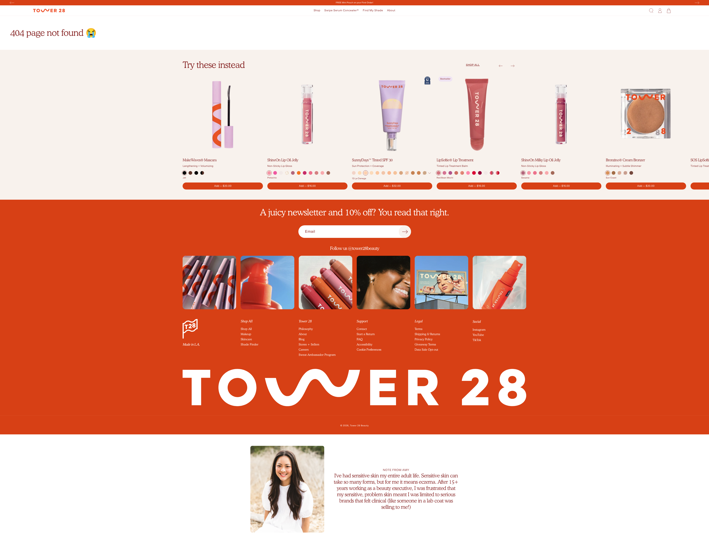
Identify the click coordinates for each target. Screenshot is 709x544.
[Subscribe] (405, 231)
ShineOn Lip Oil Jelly (282, 160)
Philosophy (306, 329)
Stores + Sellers (309, 344)
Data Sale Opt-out (426, 349)
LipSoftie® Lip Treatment (455, 160)
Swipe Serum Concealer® (341, 10)
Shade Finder (249, 344)
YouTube (478, 335)
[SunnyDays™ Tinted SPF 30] (392, 115)
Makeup (246, 334)
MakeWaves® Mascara (199, 160)
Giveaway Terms (425, 344)
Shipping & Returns (427, 334)
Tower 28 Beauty (359, 426)
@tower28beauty (363, 248)
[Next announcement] (697, 2)
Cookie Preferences (369, 349)
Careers (304, 349)
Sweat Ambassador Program (317, 355)
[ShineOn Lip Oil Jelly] (307, 115)
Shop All (246, 329)
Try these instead (214, 65)
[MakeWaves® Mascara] (223, 115)
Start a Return (366, 334)
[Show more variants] (429, 173)
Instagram (479, 329)
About (391, 10)
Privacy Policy (424, 339)
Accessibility (364, 344)
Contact (362, 329)
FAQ (360, 339)
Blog (301, 339)
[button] (317, 10)
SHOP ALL (472, 65)
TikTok (477, 340)
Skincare (246, 339)
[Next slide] (512, 66)
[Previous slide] (500, 66)
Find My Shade (373, 10)
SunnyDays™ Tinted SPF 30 (372, 160)
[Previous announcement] (12, 2)
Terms (418, 329)
